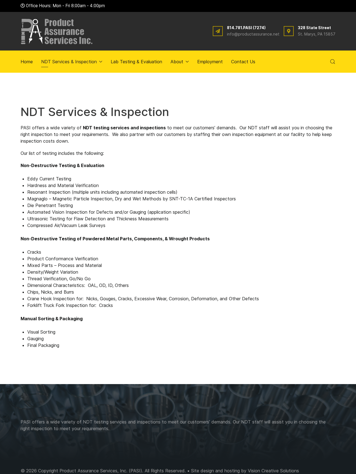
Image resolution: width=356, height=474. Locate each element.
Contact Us (243, 61)
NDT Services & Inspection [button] (69, 61)
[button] (332, 62)
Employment (210, 61)
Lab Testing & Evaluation (136, 61)
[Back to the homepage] (57, 31)
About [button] (176, 61)
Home (27, 61)
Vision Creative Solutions (273, 470)
